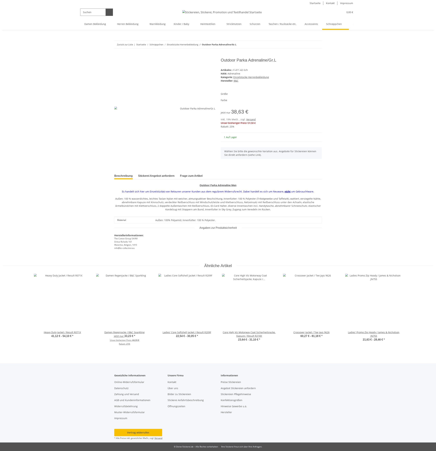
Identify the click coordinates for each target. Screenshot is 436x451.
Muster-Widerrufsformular (129, 412)
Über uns (173, 388)
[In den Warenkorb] (117, 56)
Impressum (346, 3)
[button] (334, 12)
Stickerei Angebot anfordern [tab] (156, 175)
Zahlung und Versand (126, 394)
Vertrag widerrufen (138, 432)
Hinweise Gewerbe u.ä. (234, 406)
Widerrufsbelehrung (126, 406)
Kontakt (330, 3)
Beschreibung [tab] (123, 175)
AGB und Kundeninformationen (132, 400)
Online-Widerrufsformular (129, 382)
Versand (251, 119)
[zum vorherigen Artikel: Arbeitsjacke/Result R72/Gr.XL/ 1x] (310, 44)
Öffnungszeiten (176, 406)
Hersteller (226, 412)
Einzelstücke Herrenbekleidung (251, 77)
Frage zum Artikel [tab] (191, 175)
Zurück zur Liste (125, 44)
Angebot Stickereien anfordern (238, 388)
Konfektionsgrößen (231, 400)
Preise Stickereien (231, 382)
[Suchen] (109, 12)
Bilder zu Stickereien (179, 394)
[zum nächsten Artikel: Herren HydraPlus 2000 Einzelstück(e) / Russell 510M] (318, 44)
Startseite (315, 3)
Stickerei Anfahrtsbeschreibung (186, 400)
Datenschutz (121, 388)
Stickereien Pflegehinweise (236, 394)
